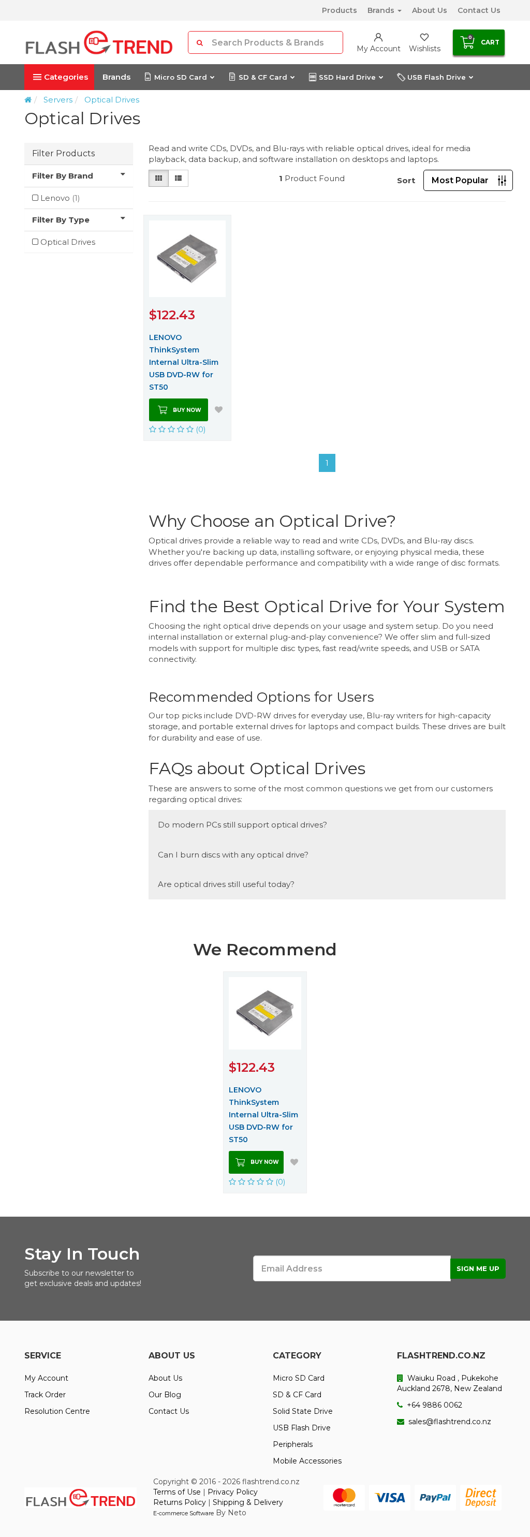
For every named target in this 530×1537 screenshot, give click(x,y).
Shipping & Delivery (248, 1502)
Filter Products (63, 153)
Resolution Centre (57, 1411)
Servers (57, 100)
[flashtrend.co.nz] (99, 42)
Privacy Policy (233, 1492)
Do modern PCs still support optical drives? (242, 825)
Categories (66, 77)
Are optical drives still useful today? (226, 884)
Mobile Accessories (307, 1461)
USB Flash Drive (436, 77)
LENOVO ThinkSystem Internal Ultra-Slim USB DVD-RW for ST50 (183, 362)
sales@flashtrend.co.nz (448, 1421)
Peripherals (293, 1444)
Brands (381, 10)
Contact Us (479, 10)
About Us (429, 10)
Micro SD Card (180, 77)
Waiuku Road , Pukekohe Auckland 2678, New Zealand (449, 1383)
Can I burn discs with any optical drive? (233, 855)
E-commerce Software (183, 1513)
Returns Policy (179, 1502)
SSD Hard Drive (347, 77)
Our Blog (165, 1394)
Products (339, 10)
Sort (406, 180)
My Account (46, 1378)
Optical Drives (111, 100)
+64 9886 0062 (433, 1405)
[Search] (200, 42)
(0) (200, 429)
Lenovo (60, 198)
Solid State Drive (303, 1411)
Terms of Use (177, 1492)
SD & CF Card (263, 77)
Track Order (45, 1394)
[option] (265, 1082)
